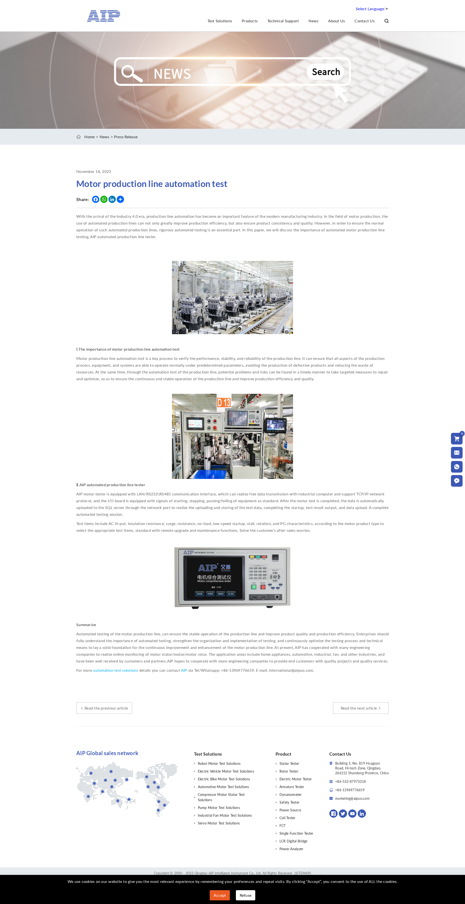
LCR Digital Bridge (293, 841)
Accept (220, 895)
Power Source (290, 810)
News (313, 20)
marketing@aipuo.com (352, 798)
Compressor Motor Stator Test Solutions (221, 797)
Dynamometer (290, 794)
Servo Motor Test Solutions (219, 823)
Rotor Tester (288, 771)
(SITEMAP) (302, 873)
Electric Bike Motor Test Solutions (224, 779)
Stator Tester (289, 763)
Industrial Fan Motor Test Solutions (225, 815)
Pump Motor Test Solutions (219, 807)
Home (89, 136)
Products (250, 20)
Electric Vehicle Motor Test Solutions (226, 771)
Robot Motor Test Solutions (219, 763)
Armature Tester (291, 786)
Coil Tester (287, 817)
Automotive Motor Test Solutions (223, 786)
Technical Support (283, 20)
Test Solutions (220, 20)
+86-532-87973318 (350, 781)
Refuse (246, 895)
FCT (282, 825)
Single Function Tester (296, 833)
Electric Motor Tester (295, 779)
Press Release (126, 136)
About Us (336, 20)
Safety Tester (289, 802)
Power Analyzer (291, 849)
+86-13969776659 (349, 790)
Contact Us (365, 20)
